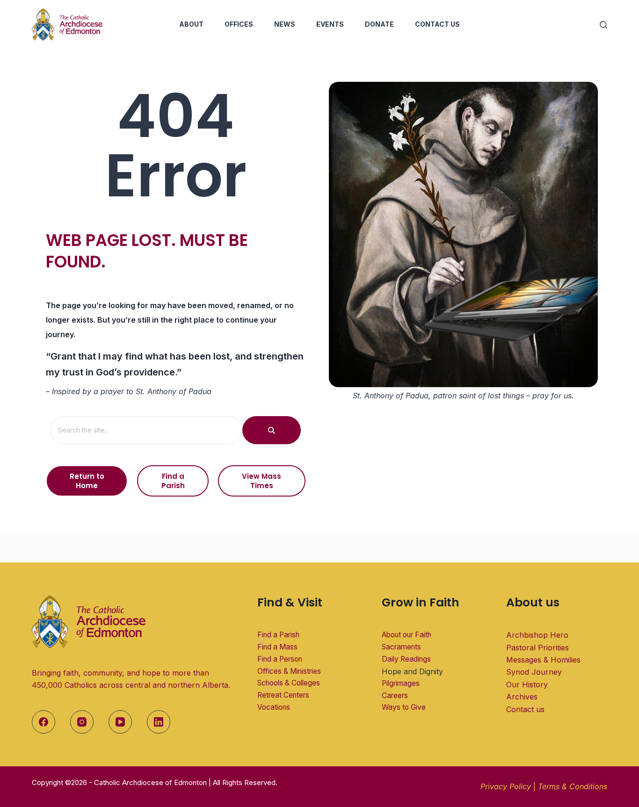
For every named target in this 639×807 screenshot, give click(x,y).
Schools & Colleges (288, 682)
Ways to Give (404, 707)
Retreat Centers (283, 695)
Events (330, 24)
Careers (395, 695)
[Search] (603, 25)
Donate (379, 24)
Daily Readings (406, 659)
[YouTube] (120, 722)
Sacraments (401, 646)
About (191, 24)
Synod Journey (534, 672)
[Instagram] (82, 722)
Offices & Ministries (289, 671)
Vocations (273, 707)
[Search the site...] (271, 430)
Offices (239, 24)
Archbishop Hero (537, 635)
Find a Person (279, 659)
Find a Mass (277, 646)
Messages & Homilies (543, 659)
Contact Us (437, 24)
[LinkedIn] (158, 722)
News (284, 24)
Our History (527, 684)
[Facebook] (43, 722)
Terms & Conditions (572, 786)
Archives (521, 696)
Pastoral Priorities (537, 647)
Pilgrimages (401, 683)
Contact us (525, 709)
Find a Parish (278, 634)
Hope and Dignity (412, 671)
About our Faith (406, 634)
